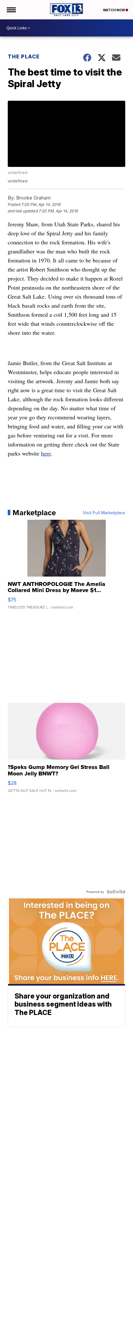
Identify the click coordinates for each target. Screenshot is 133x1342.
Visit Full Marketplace (104, 512)
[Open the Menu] (11, 10)
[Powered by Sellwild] (116, 891)
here (46, 453)
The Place (24, 56)
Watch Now (114, 10)
